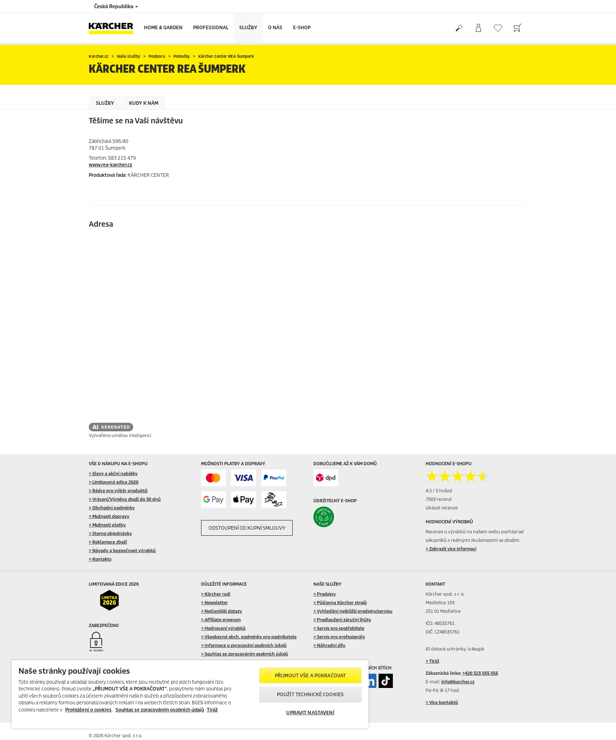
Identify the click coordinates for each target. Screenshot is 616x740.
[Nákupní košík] (517, 28)
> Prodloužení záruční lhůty (342, 619)
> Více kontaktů (442, 702)
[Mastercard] (213, 477)
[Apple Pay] (243, 499)
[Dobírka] (273, 499)
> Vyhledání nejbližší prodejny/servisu (352, 611)
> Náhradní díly (329, 645)
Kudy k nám (143, 103)
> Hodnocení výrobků (223, 628)
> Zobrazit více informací (451, 548)
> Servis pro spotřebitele (338, 628)
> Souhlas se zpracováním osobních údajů (244, 654)
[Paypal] (273, 477)
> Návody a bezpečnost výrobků (122, 550)
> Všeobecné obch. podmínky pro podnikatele (249, 636)
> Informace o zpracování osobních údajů (244, 645)
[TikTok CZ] (386, 681)
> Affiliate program (221, 619)
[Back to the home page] (114, 28)
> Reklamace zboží (108, 542)
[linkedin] (369, 681)
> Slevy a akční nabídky (113, 473)
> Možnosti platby (107, 525)
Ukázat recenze (442, 507)
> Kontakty (100, 559)
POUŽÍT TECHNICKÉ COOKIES (310, 695)
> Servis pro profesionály (339, 636)
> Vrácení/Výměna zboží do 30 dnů (125, 499)
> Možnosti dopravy (109, 516)
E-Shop (301, 28)
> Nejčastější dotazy (221, 611)
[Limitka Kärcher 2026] (114, 600)
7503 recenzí (439, 499)
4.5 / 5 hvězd (439, 490)
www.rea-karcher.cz (110, 165)
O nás (275, 28)
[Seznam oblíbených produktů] (498, 28)
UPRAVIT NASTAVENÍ (310, 713)
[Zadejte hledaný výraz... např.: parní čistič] (458, 28)
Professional (211, 28)
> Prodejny (324, 594)
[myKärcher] (478, 28)
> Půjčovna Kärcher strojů (340, 602)
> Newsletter (214, 602)
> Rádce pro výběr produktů (118, 490)
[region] (190, 694)
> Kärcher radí (215, 594)
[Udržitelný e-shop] (338, 517)
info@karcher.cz (457, 681)
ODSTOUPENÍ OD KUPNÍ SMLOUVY (247, 528)
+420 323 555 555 (480, 673)
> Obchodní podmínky (112, 507)
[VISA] (243, 477)
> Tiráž (432, 661)
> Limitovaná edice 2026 (113, 482)
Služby (248, 28)
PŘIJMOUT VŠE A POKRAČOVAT (310, 676)
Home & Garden (163, 28)
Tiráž (212, 710)
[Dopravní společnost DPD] (325, 477)
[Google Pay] (213, 499)
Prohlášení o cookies (88, 710)
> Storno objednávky (110, 533)
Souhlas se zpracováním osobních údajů (159, 710)
